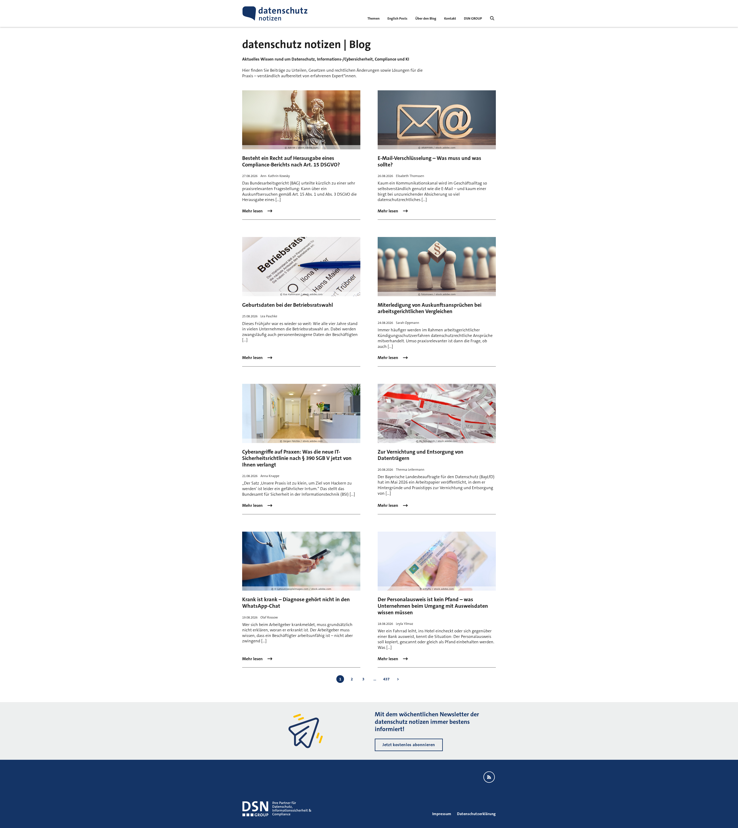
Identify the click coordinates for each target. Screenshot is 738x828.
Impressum (441, 813)
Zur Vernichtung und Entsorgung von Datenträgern (420, 455)
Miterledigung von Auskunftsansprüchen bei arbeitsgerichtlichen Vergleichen (429, 308)
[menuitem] (473, 18)
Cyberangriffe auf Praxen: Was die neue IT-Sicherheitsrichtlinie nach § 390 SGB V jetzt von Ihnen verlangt (297, 458)
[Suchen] (492, 18)
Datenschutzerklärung (476, 813)
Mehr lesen (253, 211)
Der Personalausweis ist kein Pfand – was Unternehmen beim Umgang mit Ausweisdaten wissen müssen (433, 606)
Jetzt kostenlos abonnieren (408, 744)
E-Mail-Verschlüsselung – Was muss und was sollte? (429, 161)
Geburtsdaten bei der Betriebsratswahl (287, 305)
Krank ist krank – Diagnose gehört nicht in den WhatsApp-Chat (296, 602)
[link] (397, 18)
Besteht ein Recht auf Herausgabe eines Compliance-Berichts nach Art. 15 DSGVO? (291, 161)
